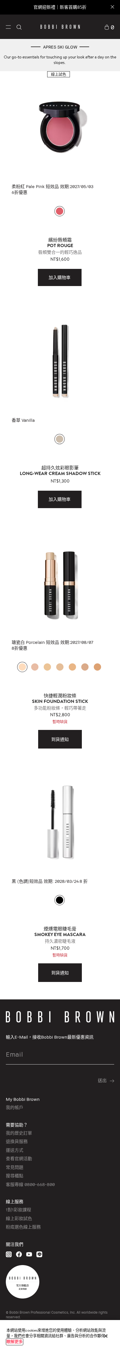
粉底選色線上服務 (23, 1226)
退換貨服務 (17, 1141)
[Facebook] (19, 1254)
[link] (109, 26)
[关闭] (105, 1336)
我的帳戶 (14, 1107)
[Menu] (8, 26)
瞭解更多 (14, 1341)
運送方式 (14, 1150)
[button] (8, 26)
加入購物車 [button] (59, 277)
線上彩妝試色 (19, 1218)
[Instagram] (9, 1254)
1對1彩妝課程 (18, 1209)
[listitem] (60, 179)
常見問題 (14, 1167)
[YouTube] (29, 1254)
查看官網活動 (19, 1158)
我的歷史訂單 (19, 1132)
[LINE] (39, 1254)
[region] (60, 1336)
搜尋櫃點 (14, 1175)
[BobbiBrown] (60, 27)
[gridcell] (59, 211)
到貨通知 (60, 739)
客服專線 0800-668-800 (30, 1184)
